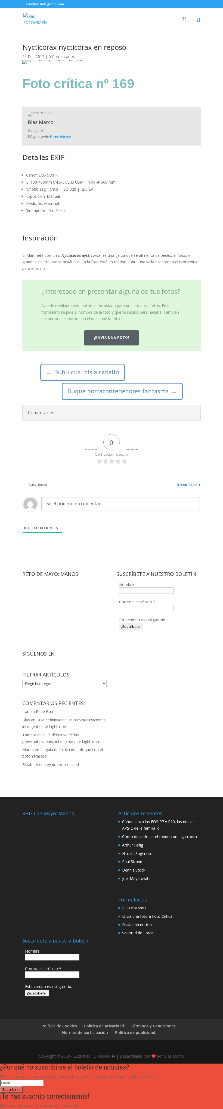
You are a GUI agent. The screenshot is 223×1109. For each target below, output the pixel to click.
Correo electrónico (137, 601)
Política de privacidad (104, 1025)
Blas (26, 719)
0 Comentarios (62, 56)
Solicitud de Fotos (138, 932)
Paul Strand (132, 861)
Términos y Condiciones (153, 1025)
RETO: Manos (134, 907)
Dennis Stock (133, 870)
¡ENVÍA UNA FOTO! (111, 337)
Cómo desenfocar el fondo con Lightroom (159, 836)
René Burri (45, 711)
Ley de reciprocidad (62, 764)
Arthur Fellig (132, 845)
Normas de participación (85, 1032)
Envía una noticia (137, 924)
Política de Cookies (59, 1025)
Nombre (126, 584)
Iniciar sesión (188, 484)
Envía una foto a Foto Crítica (147, 916)
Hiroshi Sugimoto (137, 853)
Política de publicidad (135, 1032)
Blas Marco (61, 136)
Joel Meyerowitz (136, 878)
